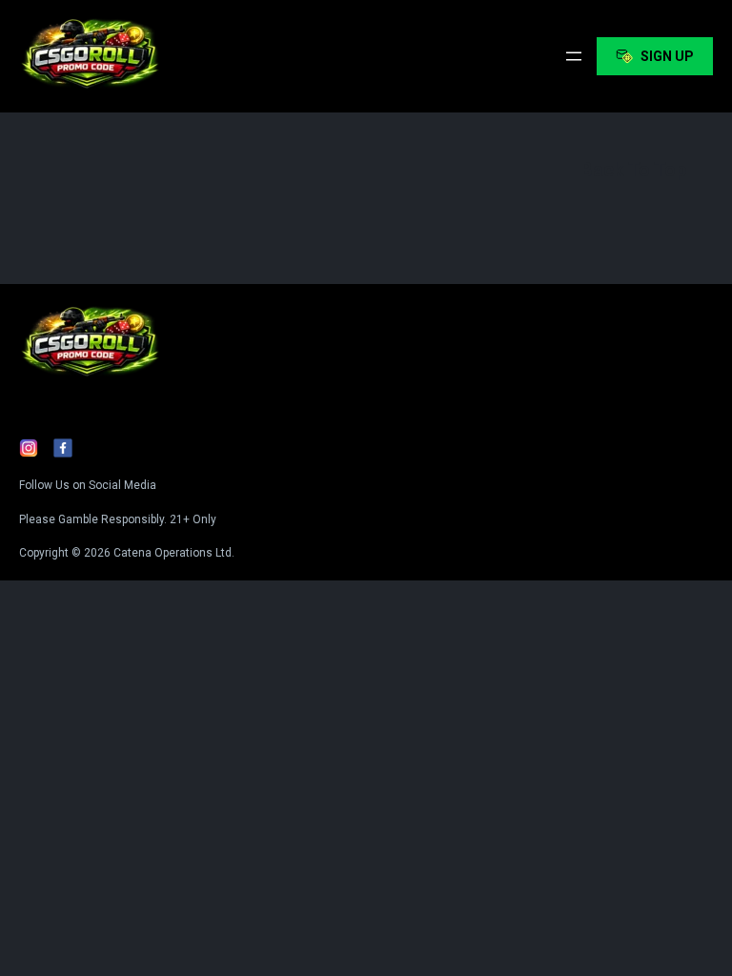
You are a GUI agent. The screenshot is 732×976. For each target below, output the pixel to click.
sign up (667, 56)
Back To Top (633, 169)
